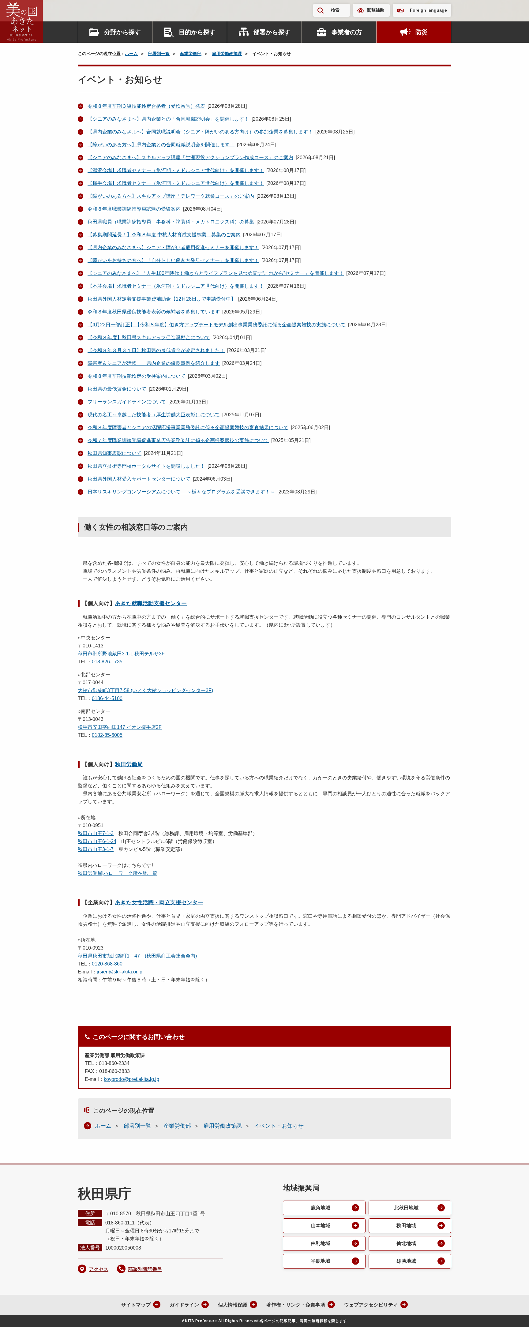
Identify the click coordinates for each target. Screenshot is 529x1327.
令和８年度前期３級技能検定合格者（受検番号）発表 (146, 106)
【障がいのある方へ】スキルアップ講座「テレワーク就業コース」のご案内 (171, 196)
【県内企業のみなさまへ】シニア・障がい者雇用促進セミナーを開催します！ (173, 247)
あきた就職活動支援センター (151, 603)
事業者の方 (347, 32)
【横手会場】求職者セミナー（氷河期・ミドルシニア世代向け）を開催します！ (176, 183)
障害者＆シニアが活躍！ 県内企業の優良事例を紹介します (154, 363)
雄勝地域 (406, 1261)
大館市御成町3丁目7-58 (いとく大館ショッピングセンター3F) (145, 690)
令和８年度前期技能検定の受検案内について (137, 376)
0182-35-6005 (107, 735)
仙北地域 (406, 1243)
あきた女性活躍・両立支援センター (159, 902)
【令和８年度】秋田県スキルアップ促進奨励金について (149, 337)
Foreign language (428, 10)
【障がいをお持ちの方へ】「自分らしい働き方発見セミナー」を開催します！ (173, 260)
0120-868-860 (107, 963)
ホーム (131, 53)
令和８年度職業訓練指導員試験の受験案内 (134, 209)
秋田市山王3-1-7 (96, 849)
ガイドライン (184, 1304)
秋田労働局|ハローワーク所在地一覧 (117, 873)
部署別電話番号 (145, 1269)
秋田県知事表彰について (114, 453)
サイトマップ (136, 1304)
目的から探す (197, 32)
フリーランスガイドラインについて (127, 401)
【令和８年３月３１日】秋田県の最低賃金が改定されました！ (156, 350)
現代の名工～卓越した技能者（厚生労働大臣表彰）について (154, 414)
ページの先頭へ (512, 1314)
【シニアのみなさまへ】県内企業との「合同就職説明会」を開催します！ (168, 119)
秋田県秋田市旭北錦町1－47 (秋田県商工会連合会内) (137, 955)
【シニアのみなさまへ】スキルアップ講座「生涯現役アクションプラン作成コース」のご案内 (190, 157)
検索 (335, 10)
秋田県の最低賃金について (117, 389)
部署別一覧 (159, 53)
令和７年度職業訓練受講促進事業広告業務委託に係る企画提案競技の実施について (178, 440)
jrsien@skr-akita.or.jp (119, 971)
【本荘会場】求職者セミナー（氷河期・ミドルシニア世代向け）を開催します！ (176, 286)
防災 (421, 32)
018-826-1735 (107, 661)
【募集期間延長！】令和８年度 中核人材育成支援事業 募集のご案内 (164, 234)
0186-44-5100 (107, 698)
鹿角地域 (320, 1207)
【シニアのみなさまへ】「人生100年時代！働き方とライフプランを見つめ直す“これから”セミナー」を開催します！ (216, 273)
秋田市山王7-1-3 (96, 833)
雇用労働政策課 (227, 53)
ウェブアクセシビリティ (371, 1304)
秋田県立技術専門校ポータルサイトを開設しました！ (146, 466)
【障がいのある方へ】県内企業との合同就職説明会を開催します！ (161, 144)
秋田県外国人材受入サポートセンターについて (139, 479)
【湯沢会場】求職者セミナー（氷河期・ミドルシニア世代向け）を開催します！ (176, 170)
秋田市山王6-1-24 (97, 841)
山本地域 (320, 1225)
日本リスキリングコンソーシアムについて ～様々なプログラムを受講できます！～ (181, 491)
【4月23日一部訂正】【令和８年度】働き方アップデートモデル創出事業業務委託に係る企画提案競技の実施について (217, 324)
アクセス (98, 1269)
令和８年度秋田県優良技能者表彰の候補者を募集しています (154, 311)
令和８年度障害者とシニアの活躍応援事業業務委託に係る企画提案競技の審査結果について (188, 427)
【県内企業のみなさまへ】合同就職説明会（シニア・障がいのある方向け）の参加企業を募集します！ (200, 131)
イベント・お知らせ (279, 1126)
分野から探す (122, 32)
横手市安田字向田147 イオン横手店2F (120, 727)
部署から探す (271, 32)
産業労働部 (190, 53)
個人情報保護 (232, 1304)
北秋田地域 (406, 1207)
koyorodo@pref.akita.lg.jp (131, 1079)
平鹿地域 (320, 1261)
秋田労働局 (129, 764)
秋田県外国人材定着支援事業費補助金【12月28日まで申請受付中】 (162, 299)
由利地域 (320, 1243)
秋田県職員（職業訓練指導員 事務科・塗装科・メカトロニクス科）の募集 (171, 221)
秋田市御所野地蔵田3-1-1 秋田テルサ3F (121, 653)
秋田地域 (406, 1225)
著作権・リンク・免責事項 (295, 1304)
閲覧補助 (375, 10)
